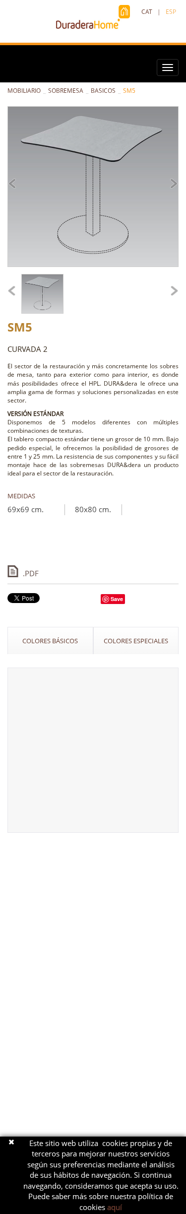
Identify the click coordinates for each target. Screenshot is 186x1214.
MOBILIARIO (24, 90)
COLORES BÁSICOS (50, 640)
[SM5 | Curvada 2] (93, 187)
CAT (146, 11)
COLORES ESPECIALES (136, 640)
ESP (171, 11)
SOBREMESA (65, 90)
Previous (15, 184)
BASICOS (103, 90)
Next (170, 184)
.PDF (31, 572)
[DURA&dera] (93, 17)
